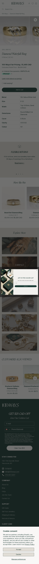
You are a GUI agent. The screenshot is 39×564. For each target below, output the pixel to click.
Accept (18, 549)
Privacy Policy (29, 544)
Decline (18, 554)
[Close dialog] (37, 270)
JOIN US (26, 286)
